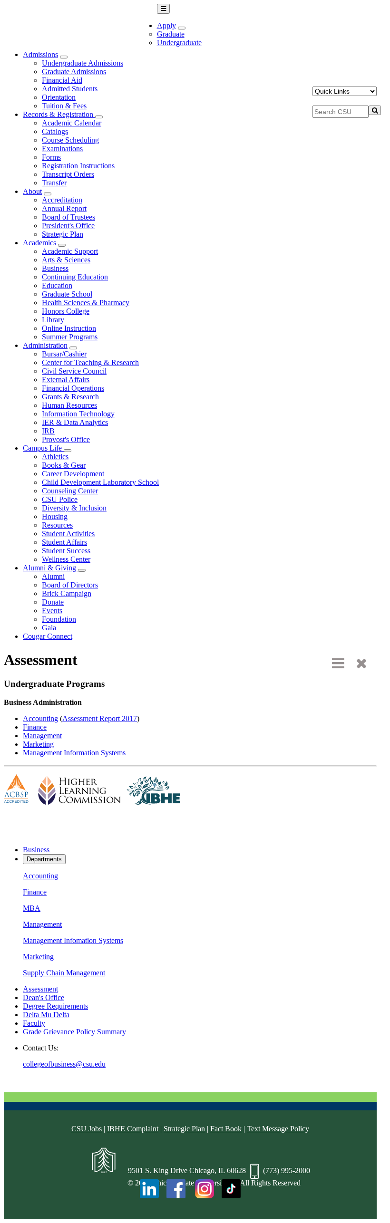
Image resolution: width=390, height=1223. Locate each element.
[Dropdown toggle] (181, 28)
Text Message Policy (278, 1129)
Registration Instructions (78, 166)
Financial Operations (73, 388)
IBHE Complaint (132, 1129)
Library (53, 320)
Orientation (59, 97)
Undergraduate (179, 43)
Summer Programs (70, 337)
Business (55, 268)
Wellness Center (66, 559)
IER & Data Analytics (75, 422)
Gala (49, 628)
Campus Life (43, 448)
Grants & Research (70, 397)
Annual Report (64, 208)
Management (42, 736)
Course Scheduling (70, 140)
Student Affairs (64, 542)
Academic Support (70, 251)
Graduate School (67, 294)
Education (57, 285)
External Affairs (65, 380)
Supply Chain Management (64, 973)
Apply (166, 25)
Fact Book (226, 1129)
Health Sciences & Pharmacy (85, 303)
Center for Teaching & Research (90, 362)
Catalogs (55, 131)
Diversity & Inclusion (74, 508)
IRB (48, 431)
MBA (31, 908)
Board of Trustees (68, 217)
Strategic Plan (62, 234)
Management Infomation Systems (73, 940)
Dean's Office (43, 997)
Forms (51, 157)
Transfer (54, 183)
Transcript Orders (68, 174)
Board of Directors (70, 585)
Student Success (66, 551)
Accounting (40, 718)
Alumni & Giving (50, 568)
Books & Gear (64, 465)
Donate (53, 602)
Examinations (62, 148)
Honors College (65, 311)
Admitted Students (70, 89)
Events (52, 611)
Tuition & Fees (64, 106)
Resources (57, 525)
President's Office (68, 225)
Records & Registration (59, 114)
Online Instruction (69, 328)
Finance (35, 727)
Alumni (53, 576)
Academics (39, 243)
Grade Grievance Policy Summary (74, 1032)
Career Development (73, 474)
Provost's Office (66, 439)
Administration (45, 345)
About (32, 191)
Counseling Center (70, 491)
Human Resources (69, 405)
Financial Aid (62, 80)
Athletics (55, 457)
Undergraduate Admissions (82, 63)
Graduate (171, 34)
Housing (55, 516)
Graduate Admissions (74, 71)
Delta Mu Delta (46, 1015)
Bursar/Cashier (64, 354)
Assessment (40, 989)
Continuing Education (75, 277)
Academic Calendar (71, 123)
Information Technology (78, 414)
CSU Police (60, 499)
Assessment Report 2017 (99, 718)
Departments (44, 859)
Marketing (38, 744)
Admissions (40, 54)
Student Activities (68, 534)
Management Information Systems (74, 753)
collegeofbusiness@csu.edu (64, 1064)
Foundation (59, 619)
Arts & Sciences (66, 260)
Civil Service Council (74, 371)
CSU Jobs (86, 1129)
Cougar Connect (47, 636)
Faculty (34, 1023)
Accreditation (62, 200)
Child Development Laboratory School (100, 482)
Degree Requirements (55, 1006)
